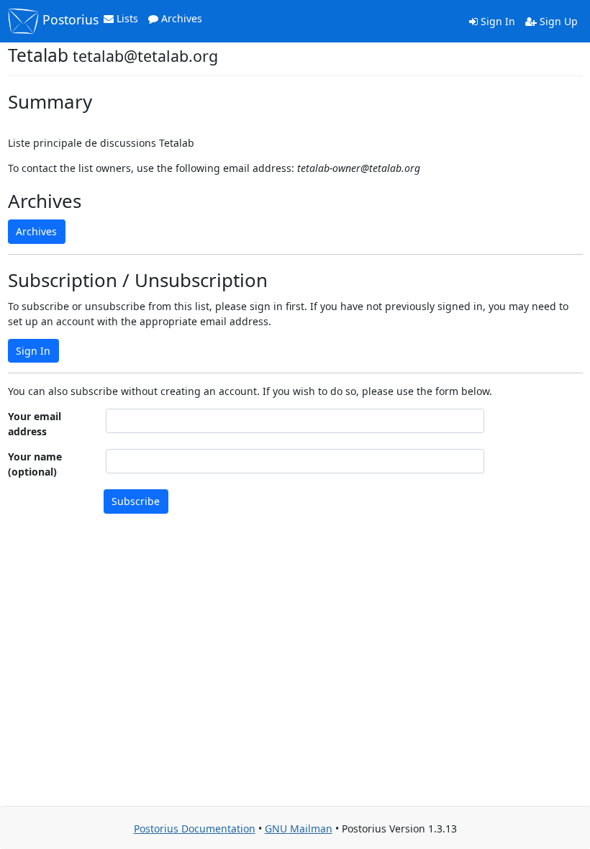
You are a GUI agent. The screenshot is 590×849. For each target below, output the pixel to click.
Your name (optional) (35, 464)
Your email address (34, 423)
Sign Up (557, 21)
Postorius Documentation (194, 828)
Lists (126, 18)
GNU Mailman (298, 828)
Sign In (496, 21)
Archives (180, 18)
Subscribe (136, 501)
